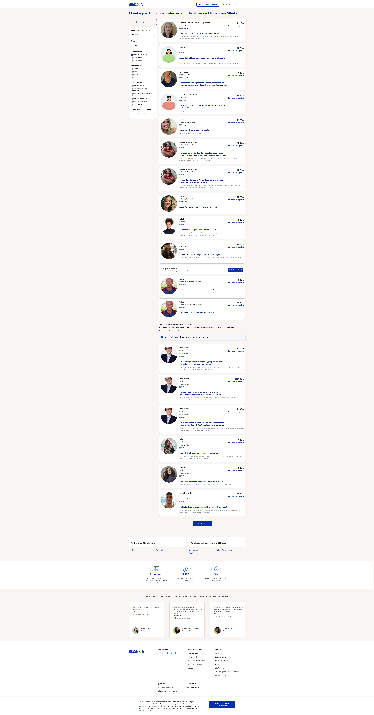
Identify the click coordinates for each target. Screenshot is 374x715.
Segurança (190, 668)
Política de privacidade (195, 657)
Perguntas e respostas (195, 691)
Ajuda (217, 653)
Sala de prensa (220, 675)
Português (160, 550)
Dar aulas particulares (208, 4)
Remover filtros (166, 331)
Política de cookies (193, 653)
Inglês (132, 550)
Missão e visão (220, 668)
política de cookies (145, 710)
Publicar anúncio (235, 270)
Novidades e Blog (193, 687)
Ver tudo (201, 523)
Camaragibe (193, 550)
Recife (191, 553)
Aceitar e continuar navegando (222, 704)
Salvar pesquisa (182, 331)
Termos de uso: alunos (195, 664)
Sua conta (237, 4)
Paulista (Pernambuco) (223, 550)
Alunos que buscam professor (169, 691)
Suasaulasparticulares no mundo (227, 672)
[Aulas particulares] (136, 6)
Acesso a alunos (221, 664)
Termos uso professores (196, 661)
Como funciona (220, 657)
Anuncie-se (227, 4)
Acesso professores (222, 661)
